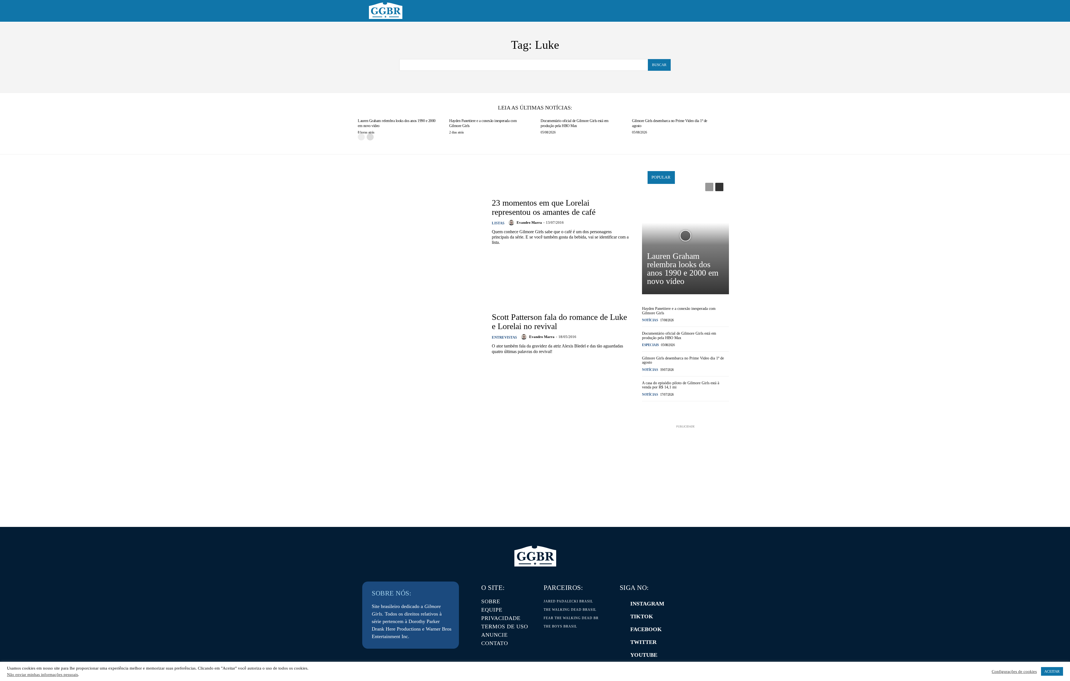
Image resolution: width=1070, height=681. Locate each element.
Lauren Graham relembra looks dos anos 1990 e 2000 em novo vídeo (682, 268)
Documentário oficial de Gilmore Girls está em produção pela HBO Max (679, 335)
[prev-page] (361, 136)
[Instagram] (622, 604)
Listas (498, 223)
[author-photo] (512, 222)
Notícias (650, 320)
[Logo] (385, 11)
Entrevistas (504, 337)
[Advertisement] (685, 464)
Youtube (643, 655)
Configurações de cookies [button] (1014, 671)
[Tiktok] (622, 616)
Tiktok (641, 616)
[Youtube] (622, 655)
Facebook (646, 629)
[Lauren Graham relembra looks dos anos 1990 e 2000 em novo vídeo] (685, 235)
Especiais (650, 345)
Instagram (647, 603)
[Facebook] (622, 629)
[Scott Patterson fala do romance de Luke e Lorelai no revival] (413, 333)
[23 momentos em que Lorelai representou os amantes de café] (413, 221)
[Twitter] (622, 642)
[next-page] (370, 136)
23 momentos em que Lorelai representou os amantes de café (543, 207)
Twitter (643, 642)
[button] (694, 11)
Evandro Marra (529, 222)
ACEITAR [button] (1052, 671)
